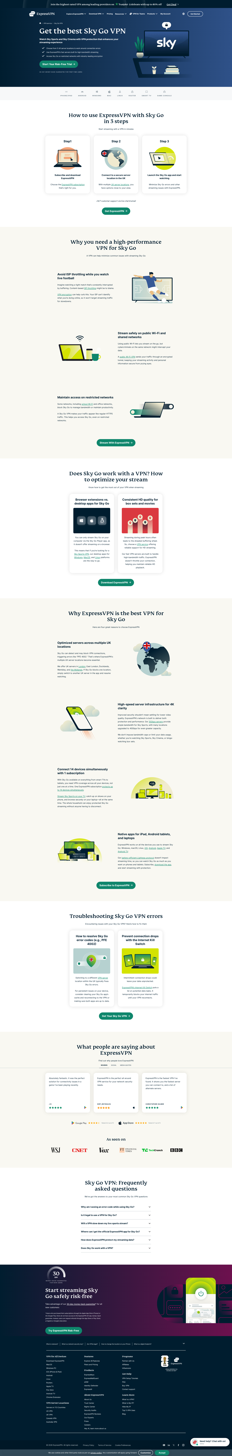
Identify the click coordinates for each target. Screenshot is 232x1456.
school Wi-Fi (87, 404)
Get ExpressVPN (114, 211)
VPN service (48, 23)
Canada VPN (51, 1418)
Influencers (126, 1368)
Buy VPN (125, 1386)
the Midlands (76, 670)
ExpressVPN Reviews (92, 1414)
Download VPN (95, 14)
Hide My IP (126, 1407)
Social (113, 1065)
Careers (87, 1425)
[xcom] (173, 1445)
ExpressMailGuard (91, 1378)
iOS (146, 848)
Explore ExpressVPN (74, 14)
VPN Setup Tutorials (130, 1378)
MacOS (87, 557)
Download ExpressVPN (114, 582)
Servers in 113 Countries (55, 1407)
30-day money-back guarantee (81, 1304)
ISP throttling (90, 288)
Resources (119, 14)
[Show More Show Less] (183, 1343)
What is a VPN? (128, 1399)
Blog (124, 1414)
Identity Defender (91, 1386)
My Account (165, 14)
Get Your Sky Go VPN (114, 1016)
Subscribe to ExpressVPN (114, 885)
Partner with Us (128, 1361)
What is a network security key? (72, 1344)
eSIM (86, 1382)
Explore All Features (92, 1361)
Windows (78, 557)
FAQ (123, 1382)
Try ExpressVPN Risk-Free (63, 1330)
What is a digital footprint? (142, 1344)
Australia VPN (51, 1422)
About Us (87, 1399)
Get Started (195, 14)
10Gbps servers (156, 721)
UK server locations (120, 184)
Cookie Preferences (123, 1445)
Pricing (110, 14)
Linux (97, 557)
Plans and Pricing (91, 1364)
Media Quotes (125, 1065)
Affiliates (125, 1364)
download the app (163, 864)
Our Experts (89, 1418)
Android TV (123, 851)
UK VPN (49, 1415)
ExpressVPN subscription (73, 184)
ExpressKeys (89, 1375)
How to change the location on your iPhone (115, 1344)
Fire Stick (50, 1390)
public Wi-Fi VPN (127, 357)
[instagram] (183, 1445)
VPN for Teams (139, 14)
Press (86, 1421)
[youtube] (164, 1445)
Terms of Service (104, 1445)
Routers (49, 1383)
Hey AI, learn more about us (95, 1428)
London (82, 666)
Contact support (128, 1389)
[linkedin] (168, 1445)
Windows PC (51, 1368)
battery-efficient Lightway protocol (138, 858)
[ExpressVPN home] (42, 13)
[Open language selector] (183, 13)
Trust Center (89, 1403)
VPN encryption (64, 294)
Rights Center (89, 1407)
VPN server (103, 978)
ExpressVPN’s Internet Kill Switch (137, 987)
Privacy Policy (88, 1445)
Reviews (104, 1065)
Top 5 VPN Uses (128, 1410)
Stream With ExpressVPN (114, 442)
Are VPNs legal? (92, 1344)
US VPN (49, 1411)
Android (152, 848)
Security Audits (90, 1410)
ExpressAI (88, 1389)
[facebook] (178, 1445)
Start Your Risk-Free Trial (57, 64)
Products (151, 14)
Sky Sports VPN (81, 554)
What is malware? (52, 1344)
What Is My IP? (128, 1403)
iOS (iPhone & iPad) (54, 1372)
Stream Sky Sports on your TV (71, 796)
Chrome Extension (53, 1397)
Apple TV (161, 848)
